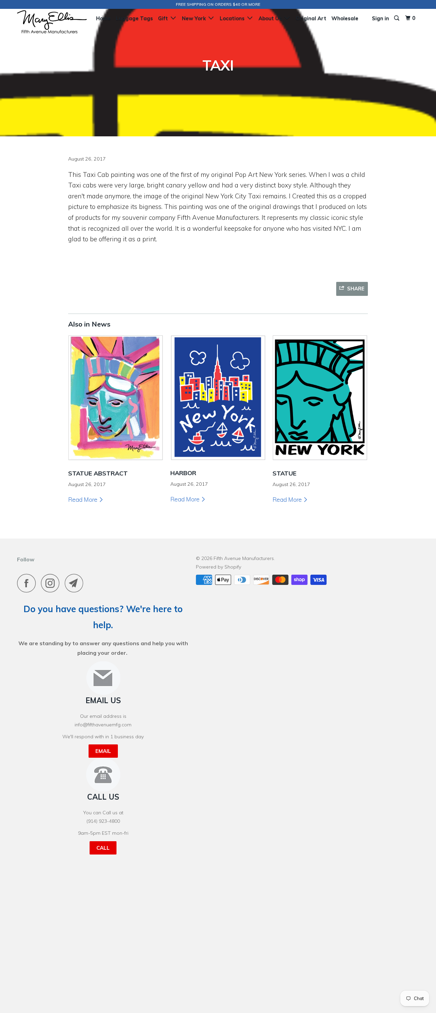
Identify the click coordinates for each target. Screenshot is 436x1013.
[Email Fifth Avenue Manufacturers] (76, 583)
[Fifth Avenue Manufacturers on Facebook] (28, 583)
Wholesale (344, 18)
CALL (103, 848)
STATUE (284, 473)
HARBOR (183, 473)
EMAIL (103, 751)
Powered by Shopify (218, 567)
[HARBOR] (218, 462)
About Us (271, 18)
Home (103, 18)
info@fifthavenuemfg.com (103, 725)
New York (195, 18)
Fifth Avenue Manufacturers (244, 558)
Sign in (380, 18)
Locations (233, 18)
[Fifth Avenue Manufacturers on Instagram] (52, 583)
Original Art (311, 18)
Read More (83, 499)
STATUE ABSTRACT (98, 473)
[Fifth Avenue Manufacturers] (52, 21)
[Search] (397, 18)
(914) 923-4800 (103, 821)
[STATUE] (320, 462)
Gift (164, 18)
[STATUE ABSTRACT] (116, 462)
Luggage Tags (134, 18)
